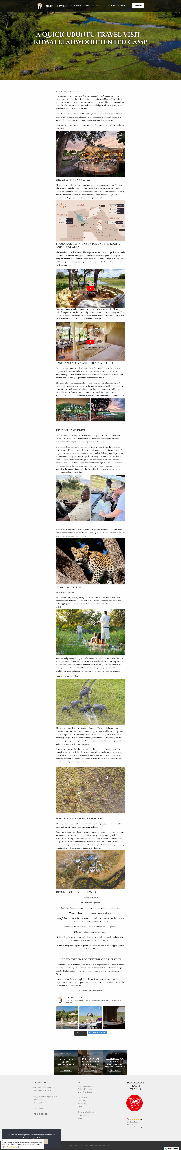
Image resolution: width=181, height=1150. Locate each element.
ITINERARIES (89, 6)
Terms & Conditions (86, 1112)
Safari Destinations (85, 1086)
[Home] (51, 5)
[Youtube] (46, 1114)
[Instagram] (38, 1114)
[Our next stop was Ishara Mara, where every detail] (67, 1017)
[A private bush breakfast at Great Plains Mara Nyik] (90, 1017)
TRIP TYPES (100, 6)
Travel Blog (82, 1103)
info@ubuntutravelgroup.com (45, 1096)
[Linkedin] (42, 1114)
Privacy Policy (83, 1115)
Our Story (82, 1100)
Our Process (83, 1097)
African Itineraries (85, 1089)
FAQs (80, 1107)
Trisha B (5, 1141)
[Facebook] (35, 1114)
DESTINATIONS (76, 6)
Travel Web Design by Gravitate (102, 1145)
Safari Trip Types (85, 1092)
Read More (66, 1070)
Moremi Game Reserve (97, 194)
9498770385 (37, 1099)
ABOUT (124, 6)
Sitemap (81, 1118)
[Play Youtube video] (90, 288)
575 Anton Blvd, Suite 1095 (44, 1087)
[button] (44, 1139)
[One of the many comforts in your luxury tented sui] (114, 1017)
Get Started (138, 6)
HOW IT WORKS (113, 6)
